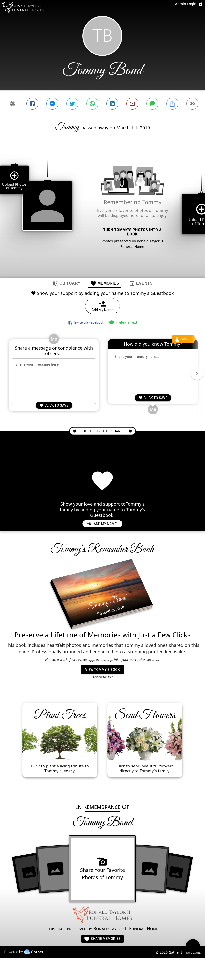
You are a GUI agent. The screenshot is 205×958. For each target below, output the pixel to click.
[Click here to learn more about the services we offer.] (102, 915)
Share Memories (105, 939)
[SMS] (152, 104)
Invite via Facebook (88, 322)
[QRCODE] (12, 104)
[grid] (102, 215)
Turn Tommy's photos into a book (133, 232)
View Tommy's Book (102, 669)
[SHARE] (172, 104)
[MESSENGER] (52, 104)
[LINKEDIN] (112, 104)
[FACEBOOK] (32, 104)
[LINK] (192, 104)
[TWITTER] (72, 104)
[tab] (66, 283)
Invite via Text (125, 322)
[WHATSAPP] (92, 104)
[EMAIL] (132, 104)
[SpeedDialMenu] (193, 946)
